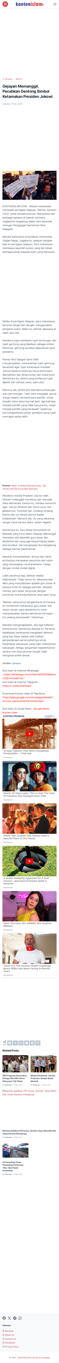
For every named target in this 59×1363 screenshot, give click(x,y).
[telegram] (26, 1043)
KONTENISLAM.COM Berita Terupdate (34, 1358)
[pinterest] (32, 1043)
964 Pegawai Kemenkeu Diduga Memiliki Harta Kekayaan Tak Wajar (14, 1078)
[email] (37, 1043)
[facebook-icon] (4, 1318)
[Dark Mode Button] (55, 4)
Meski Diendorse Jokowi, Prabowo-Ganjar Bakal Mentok (43, 1078)
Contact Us (10, 1339)
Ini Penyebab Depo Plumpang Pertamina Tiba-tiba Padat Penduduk (12, 1166)
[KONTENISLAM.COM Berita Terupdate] (29, 4)
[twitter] (15, 1043)
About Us (9, 1335)
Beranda (9, 1331)
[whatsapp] (21, 1043)
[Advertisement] (29, 43)
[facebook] (9, 1043)
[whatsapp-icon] (20, 1318)
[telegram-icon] (14, 1318)
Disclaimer (10, 1343)
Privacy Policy (12, 1347)
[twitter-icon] (9, 1318)
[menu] (5, 4)
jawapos (16, 663)
